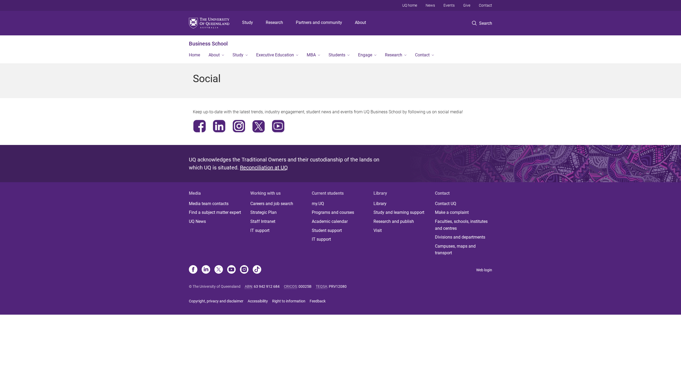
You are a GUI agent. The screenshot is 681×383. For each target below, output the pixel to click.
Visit (377, 230)
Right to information (288, 301)
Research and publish (393, 221)
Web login (484, 270)
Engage (365, 54)
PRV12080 (338, 286)
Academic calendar (330, 221)
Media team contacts (209, 203)
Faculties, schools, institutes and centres (461, 225)
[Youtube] (231, 270)
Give (466, 5)
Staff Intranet (262, 221)
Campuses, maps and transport (455, 250)
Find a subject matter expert (215, 212)
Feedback (318, 301)
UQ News (197, 221)
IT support (259, 230)
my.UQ (318, 203)
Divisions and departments (460, 237)
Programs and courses (333, 212)
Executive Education (275, 54)
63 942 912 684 (267, 286)
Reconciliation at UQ (264, 167)
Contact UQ (445, 203)
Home (194, 54)
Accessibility (258, 301)
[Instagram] (244, 270)
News (430, 5)
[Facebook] (193, 270)
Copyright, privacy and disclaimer (216, 301)
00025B (305, 286)
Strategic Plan (263, 212)
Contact (485, 5)
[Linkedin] (206, 270)
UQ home (409, 5)
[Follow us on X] (218, 270)
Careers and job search (271, 203)
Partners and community (319, 22)
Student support (327, 230)
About (360, 22)
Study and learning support (398, 212)
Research (274, 22)
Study (247, 22)
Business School (208, 43)
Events (449, 5)
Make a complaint (452, 212)
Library (380, 203)
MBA (311, 54)
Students (337, 54)
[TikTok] (257, 270)
